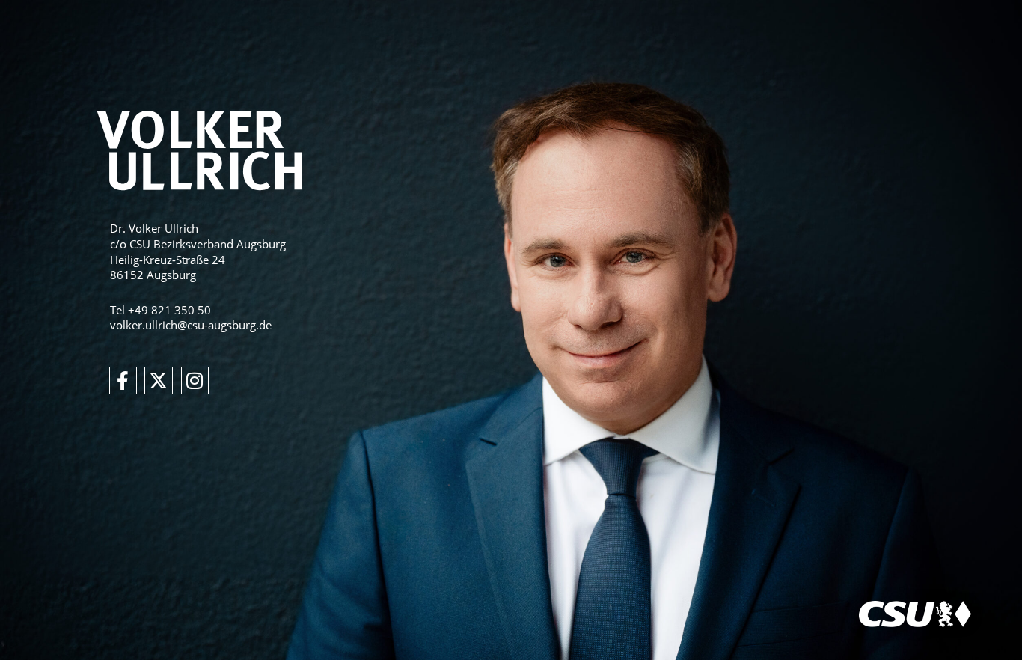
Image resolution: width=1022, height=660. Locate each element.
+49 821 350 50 (169, 309)
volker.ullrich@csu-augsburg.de (191, 324)
